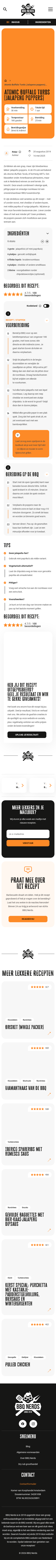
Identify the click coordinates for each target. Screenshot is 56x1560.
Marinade (27, 1081)
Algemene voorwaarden (28, 1452)
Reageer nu (28, 919)
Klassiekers (12, 1020)
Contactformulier (28, 1484)
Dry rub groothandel (28, 1464)
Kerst (10, 1278)
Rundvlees (27, 1020)
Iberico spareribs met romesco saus (23, 1151)
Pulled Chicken (17, 1364)
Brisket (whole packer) (24, 1027)
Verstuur (28, 843)
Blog (28, 1446)
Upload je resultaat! (26, 735)
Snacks (25, 1207)
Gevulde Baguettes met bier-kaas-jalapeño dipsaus (24, 1219)
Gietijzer (25, 1357)
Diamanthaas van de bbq (25, 1088)
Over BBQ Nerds (28, 1458)
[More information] (20, 152)
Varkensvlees (13, 1142)
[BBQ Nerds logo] (28, 9)
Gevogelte (12, 1357)
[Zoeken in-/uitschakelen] (5, 9)
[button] (28, 233)
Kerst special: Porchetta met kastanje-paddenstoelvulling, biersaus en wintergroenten (26, 1294)
